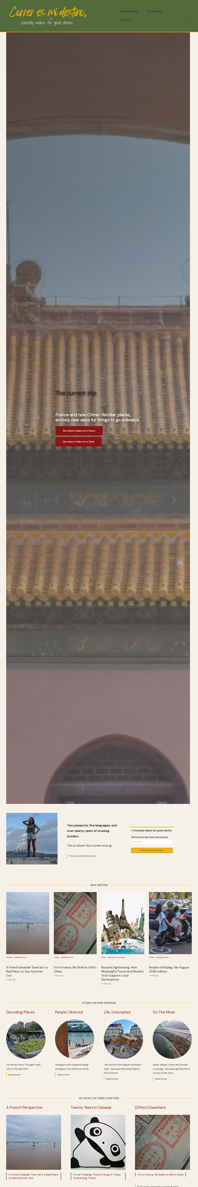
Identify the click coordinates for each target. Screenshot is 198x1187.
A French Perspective (24, 1107)
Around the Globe (116, 957)
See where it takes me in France (79, 430)
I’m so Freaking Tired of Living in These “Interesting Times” (97, 1176)
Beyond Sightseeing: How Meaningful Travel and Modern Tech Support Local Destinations (122, 973)
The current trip (76, 393)
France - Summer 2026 (16, 957)
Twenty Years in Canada (91, 1107)
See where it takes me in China (78, 441)
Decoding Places (20, 1012)
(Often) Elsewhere (150, 1107)
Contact (126, 20)
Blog (103, 957)
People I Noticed (69, 1012)
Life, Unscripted (117, 1012)
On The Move (164, 1012)
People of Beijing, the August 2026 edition (169, 969)
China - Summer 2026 (63, 957)
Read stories (15, 1074)
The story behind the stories (82, 856)
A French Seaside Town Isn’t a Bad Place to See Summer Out (27, 971)
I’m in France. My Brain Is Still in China (75, 969)
